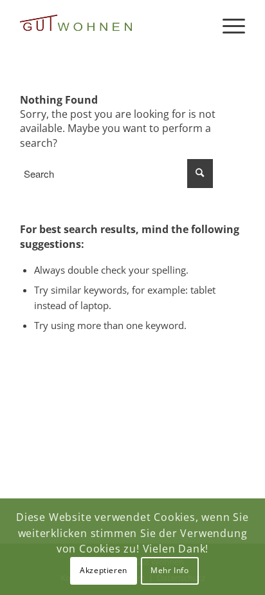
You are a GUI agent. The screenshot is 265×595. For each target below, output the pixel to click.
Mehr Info (169, 570)
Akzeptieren (103, 570)
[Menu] (227, 26)
